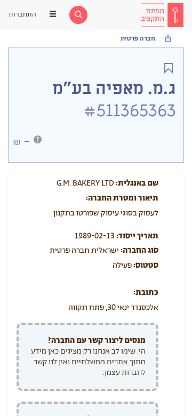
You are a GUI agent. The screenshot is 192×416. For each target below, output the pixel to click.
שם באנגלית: (137, 183)
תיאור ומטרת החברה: (122, 198)
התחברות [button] (22, 15)
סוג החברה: (139, 250)
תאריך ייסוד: (137, 236)
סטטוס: (145, 265)
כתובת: (145, 292)
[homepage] (162, 15)
